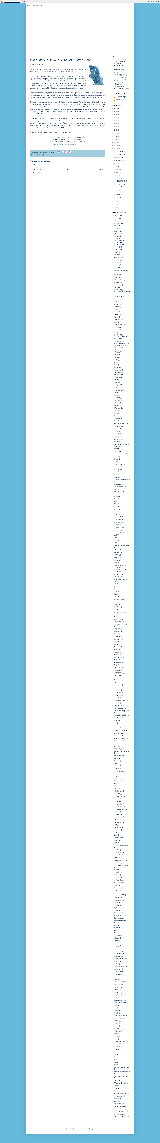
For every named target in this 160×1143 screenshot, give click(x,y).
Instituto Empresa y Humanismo (120, 373)
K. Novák (117, 830)
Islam (115, 379)
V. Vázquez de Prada (120, 1083)
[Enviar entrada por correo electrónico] (59, 152)
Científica (117, 607)
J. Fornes (116, 799)
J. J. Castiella (118, 804)
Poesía (115, 964)
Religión (116, 247)
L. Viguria (117, 385)
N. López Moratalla (120, 915)
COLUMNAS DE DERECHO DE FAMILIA (122, 87)
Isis (115, 783)
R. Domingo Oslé (119, 982)
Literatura (117, 863)
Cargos (116, 584)
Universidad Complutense (121, 1067)
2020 (115, 127)
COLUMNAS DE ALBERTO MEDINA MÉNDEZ (120, 337)
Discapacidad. (118, 662)
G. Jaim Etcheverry (119, 738)
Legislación (117, 855)
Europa (116, 299)
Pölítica (116, 977)
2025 (115, 111)
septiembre (119, 160)
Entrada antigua (99, 169)
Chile (115, 594)
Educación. (117, 426)
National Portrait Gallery (121, 921)
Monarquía (117, 897)
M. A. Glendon (118, 390)
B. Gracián (117, 552)
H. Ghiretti (117, 442)
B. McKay (117, 555)
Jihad (115, 825)
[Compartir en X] (67, 152)
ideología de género (120, 1106)
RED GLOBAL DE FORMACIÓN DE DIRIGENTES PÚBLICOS (120, 64)
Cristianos (117, 641)
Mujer (115, 908)
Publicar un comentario (40, 165)
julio (117, 166)
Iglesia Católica (118, 771)
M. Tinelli (117, 875)
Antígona (116, 550)
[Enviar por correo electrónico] (63, 152)
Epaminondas (118, 685)
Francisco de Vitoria (120, 730)
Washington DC (118, 1098)
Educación (117, 236)
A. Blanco (117, 506)
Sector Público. (118, 1018)
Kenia (115, 835)
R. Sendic (117, 992)
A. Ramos (117, 530)
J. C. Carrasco (118, 791)
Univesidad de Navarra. (121, 1076)
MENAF (116, 885)
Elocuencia (117, 670)
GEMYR (116, 304)
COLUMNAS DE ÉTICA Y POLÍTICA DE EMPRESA (121, 82)
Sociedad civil (118, 282)
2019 (115, 130)
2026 (115, 108)
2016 (115, 139)
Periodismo (117, 951)
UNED (116, 1062)
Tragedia (116, 1057)
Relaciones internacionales (122, 480)
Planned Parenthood (120, 959)
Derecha (116, 654)
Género (116, 746)
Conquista (117, 629)
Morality (116, 902)
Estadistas (117, 690)
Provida (116, 392)
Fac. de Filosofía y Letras (121, 711)
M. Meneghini (118, 872)
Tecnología (117, 1046)
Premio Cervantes (119, 966)
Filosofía (116, 228)
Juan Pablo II (118, 456)
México (116, 910)
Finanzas (116, 265)
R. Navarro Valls (119, 984)
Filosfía (116, 725)
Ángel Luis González (120, 1116)
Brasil (115, 563)
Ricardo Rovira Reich (120, 1002)
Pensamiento (117, 472)
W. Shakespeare (118, 1096)
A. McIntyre (117, 519)
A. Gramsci (117, 509)
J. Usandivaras (118, 817)
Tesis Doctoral (118, 1052)
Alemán (116, 543)
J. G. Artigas (117, 801)
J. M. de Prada (118, 806)
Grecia (116, 362)
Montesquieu (117, 900)
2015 (115, 142)
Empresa (116, 354)
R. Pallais (116, 987)
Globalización (118, 439)
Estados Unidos (118, 296)
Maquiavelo (117, 888)
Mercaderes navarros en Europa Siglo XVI (121, 894)
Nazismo (116, 927)
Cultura (116, 226)
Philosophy (117, 956)
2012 (115, 201)
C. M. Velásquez (119, 565)
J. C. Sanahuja (118, 796)
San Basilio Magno (119, 1015)
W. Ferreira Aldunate (120, 1093)
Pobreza (116, 961)
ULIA (115, 1059)
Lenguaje (116, 387)
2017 (115, 136)
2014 (115, 145)
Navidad (116, 925)
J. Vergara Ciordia (119, 454)
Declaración (117, 649)
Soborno (116, 1026)
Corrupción (117, 319)
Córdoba (116, 644)
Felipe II (116, 720)
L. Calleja (117, 840)
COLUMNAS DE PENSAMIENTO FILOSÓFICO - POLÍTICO (119, 241)
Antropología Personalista (121, 545)
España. (116, 687)
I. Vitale (116, 768)
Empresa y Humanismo (121, 678)
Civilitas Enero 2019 (120, 612)
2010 (115, 207)
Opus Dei (116, 933)
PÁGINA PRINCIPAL (120, 59)
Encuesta (116, 429)
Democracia (117, 257)
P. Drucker (117, 935)
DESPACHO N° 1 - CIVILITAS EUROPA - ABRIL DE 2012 (123, 183)
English (116, 682)
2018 (115, 133)
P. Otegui (116, 938)
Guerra (116, 365)
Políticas (116, 474)
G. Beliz (116, 436)
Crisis (115, 421)
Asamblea (117, 400)
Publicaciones (118, 971)
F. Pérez (116, 703)
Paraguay (116, 946)
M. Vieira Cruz (118, 880)
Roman (116, 1005)
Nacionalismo (118, 918)
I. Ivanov (116, 766)
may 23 (120, 175)
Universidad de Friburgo (121, 492)
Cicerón (116, 602)
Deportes (116, 652)
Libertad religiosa (119, 860)
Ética (115, 252)
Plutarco (116, 330)
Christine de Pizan (119, 599)
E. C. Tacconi (118, 667)
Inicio (69, 169)
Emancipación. (118, 673)
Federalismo (117, 717)
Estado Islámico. (119, 692)
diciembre (119, 151)
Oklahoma (117, 930)
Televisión (117, 1049)
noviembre (119, 154)
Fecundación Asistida (120, 715)
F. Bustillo (117, 698)
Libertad (116, 307)
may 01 (120, 190)
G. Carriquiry (118, 733)
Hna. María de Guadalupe (121, 751)
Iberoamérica (118, 267)
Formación (117, 223)
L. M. (115, 843)
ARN (115, 535)
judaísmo (116, 1109)
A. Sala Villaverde (119, 532)
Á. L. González (118, 1114)
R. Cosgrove (117, 314)
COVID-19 (117, 574)
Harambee (117, 749)
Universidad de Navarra (121, 270)
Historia (116, 274)
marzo (118, 194)
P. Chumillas (117, 327)
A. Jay (115, 514)
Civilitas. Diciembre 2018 (121, 615)
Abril (115, 537)
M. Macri (116, 870)
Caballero (116, 577)
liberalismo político (119, 1111)
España (116, 357)
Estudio (116, 431)
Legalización (117, 852)
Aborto (116, 287)
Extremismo (117, 695)
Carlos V (116, 589)
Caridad (116, 586)
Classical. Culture (119, 619)
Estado (116, 360)
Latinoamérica (118, 325)
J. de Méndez (118, 819)
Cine (115, 410)
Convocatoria (118, 418)
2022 (115, 121)
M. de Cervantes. (119, 882)
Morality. (116, 905)
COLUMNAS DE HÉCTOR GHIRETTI (120, 342)
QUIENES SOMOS (120, 70)
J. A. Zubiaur (118, 451)
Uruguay (116, 496)
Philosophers (117, 953)
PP (114, 943)
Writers (116, 1101)
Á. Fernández (118, 249)
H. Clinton (117, 367)
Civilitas (39, 155)
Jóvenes (116, 459)
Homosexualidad (119, 755)
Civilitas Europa (121, 97)
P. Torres (116, 940)
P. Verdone (117, 467)
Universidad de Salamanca (122, 1071)
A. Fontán (117, 398)
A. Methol (117, 525)
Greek (115, 743)
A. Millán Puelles (119, 527)
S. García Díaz (118, 280)
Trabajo (116, 317)
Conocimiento (118, 416)
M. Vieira (116, 877)
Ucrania (116, 1065)
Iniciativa (116, 776)
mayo (118, 172)
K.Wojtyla (117, 832)
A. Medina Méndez (119, 522)
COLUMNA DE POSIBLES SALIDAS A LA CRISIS (121, 569)
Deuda (115, 660)
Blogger (91, 1129)
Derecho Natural (119, 657)
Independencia (118, 774)
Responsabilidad (118, 487)
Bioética (116, 557)
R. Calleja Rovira (119, 277)
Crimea (116, 634)
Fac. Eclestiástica (119, 708)
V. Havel (116, 1080)
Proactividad (117, 969)
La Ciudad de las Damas (121, 845)
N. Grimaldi (117, 913)
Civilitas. (116, 413)
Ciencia (116, 604)
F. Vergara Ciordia (119, 705)
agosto (118, 163)
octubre (118, 157)
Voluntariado (117, 1091)
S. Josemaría (117, 1010)
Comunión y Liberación (121, 624)
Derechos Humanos (119, 423)
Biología (116, 405)
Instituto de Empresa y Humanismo (120, 780)
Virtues (116, 1088)
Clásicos (116, 262)
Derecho (116, 322)
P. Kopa (116, 312)
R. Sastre (116, 989)
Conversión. (117, 631)
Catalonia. (117, 591)
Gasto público (118, 741)
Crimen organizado (119, 636)
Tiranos (116, 1054)
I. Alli (115, 763)
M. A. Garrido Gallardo (121, 865)
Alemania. (117, 540)
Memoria (116, 890)
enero (118, 197)
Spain (115, 1033)
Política (116, 218)
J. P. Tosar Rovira (119, 809)
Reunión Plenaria (119, 1000)
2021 (115, 124)
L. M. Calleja (118, 382)
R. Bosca (116, 477)
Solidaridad (117, 1031)
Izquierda (116, 449)
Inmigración (117, 370)
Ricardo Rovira (120, 99)
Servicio (116, 1021)
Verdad (116, 1086)
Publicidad (117, 974)
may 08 (120, 178)
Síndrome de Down (119, 1041)
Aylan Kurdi (117, 403)
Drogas (116, 665)
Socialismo (117, 1028)
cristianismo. (117, 1104)
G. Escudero (117, 736)
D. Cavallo (117, 647)
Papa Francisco (118, 469)
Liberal (116, 857)
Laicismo (116, 461)
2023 (115, 118)
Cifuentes (116, 609)
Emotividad (117, 675)
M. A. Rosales (118, 309)
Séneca (116, 1039)
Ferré (115, 723)
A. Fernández (118, 285)
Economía (117, 260)
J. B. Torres (117, 788)
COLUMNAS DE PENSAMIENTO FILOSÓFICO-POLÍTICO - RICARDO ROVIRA (122, 75)
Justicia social (118, 827)
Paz (115, 948)
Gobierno (116, 234)
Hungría (116, 761)
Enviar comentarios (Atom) (47, 173)
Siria (115, 489)
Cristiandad (117, 639)
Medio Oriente (118, 464)
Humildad (117, 758)
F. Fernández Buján (119, 700)
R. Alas (116, 979)
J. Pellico (116, 812)
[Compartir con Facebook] (69, 152)
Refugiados (117, 995)
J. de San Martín (119, 822)
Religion (116, 997)
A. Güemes (117, 512)
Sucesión (116, 1036)
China (115, 596)
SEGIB (116, 1013)
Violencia (116, 499)
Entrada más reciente (36, 169)
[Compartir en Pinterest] (71, 152)
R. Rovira (46, 155)
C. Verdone (117, 408)
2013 (115, 148)
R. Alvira (116, 231)
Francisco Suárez (119, 728)
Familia (116, 301)
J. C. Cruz (117, 794)
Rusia (115, 1008)
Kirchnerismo (118, 838)
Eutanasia (116, 434)
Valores (116, 395)
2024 (115, 114)
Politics (116, 332)
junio (117, 169)
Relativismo (117, 484)
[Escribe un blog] (65, 152)
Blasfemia (117, 560)
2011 (115, 204)
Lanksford (117, 850)
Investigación (118, 377)
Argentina (117, 254)
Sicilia (115, 1023)
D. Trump (117, 352)
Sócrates (116, 1044)
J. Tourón (116, 814)
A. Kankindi (117, 517)
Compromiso (117, 622)
